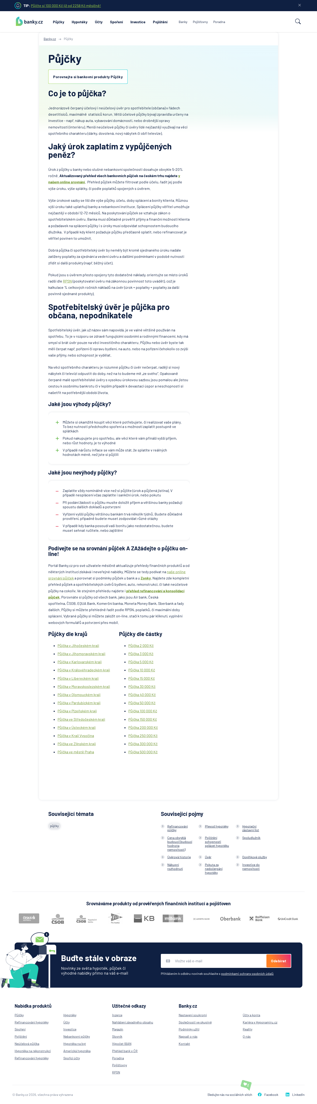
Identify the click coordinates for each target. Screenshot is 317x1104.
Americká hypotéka (77, 1051)
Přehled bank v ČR (125, 1051)
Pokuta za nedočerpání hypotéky (214, 869)
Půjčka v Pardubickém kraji (79, 702)
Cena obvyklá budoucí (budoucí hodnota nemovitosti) (179, 843)
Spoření (116, 22)
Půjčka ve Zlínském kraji (77, 743)
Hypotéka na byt (74, 1044)
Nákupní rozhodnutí (175, 867)
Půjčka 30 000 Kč (141, 686)
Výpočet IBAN (121, 1044)
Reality (247, 1029)
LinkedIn (298, 1095)
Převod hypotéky (216, 826)
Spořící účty (71, 1058)
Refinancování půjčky (177, 828)
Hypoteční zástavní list (250, 828)
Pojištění (160, 22)
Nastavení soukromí (193, 1015)
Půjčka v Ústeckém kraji (77, 727)
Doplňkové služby (254, 857)
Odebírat (278, 961)
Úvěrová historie (179, 857)
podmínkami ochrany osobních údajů (247, 974)
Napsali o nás (188, 1036)
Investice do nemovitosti (251, 867)
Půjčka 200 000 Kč (143, 727)
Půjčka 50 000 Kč (141, 702)
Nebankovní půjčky (76, 1036)
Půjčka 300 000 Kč (143, 743)
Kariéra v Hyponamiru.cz (260, 1022)
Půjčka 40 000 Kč (142, 694)
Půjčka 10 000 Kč (141, 670)
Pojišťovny (200, 22)
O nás (247, 1036)
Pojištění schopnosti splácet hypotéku (217, 842)
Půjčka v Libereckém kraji (78, 678)
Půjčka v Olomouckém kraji (79, 694)
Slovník (117, 1036)
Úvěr (208, 857)
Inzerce (117, 1015)
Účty (99, 22)
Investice (138, 22)
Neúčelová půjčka (27, 1044)
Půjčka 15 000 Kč (141, 678)
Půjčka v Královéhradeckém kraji (84, 670)
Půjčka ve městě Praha (76, 752)
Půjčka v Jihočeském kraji (78, 645)
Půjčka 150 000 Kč (142, 719)
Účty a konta (251, 1015)
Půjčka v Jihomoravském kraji (81, 653)
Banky (183, 22)
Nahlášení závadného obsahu (132, 1022)
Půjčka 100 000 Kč (142, 711)
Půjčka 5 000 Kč (140, 662)
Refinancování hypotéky (32, 1022)
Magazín (117, 1029)
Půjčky (58, 22)
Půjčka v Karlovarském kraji (80, 662)
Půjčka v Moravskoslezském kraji (84, 686)
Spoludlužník (251, 838)
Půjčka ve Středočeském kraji (81, 719)
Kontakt (184, 1044)
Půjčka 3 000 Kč (140, 653)
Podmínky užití (189, 1029)
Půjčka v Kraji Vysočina (76, 735)
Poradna (219, 22)
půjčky (54, 826)
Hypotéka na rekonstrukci (33, 1051)
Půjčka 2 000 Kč (141, 645)
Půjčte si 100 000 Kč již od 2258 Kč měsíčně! (66, 5)
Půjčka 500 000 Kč (143, 752)
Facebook (271, 1095)
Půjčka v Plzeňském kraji (77, 711)
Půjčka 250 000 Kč (143, 735)
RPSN (67, 281)
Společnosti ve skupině (195, 1022)
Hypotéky (79, 22)
